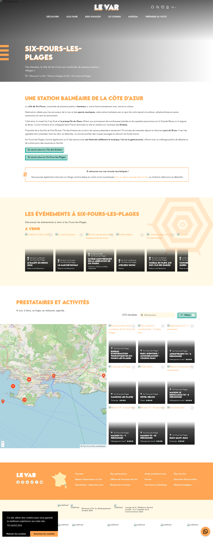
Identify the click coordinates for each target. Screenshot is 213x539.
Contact (79, 474)
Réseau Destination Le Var (88, 479)
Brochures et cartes (120, 485)
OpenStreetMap (89, 446)
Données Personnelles (185, 479)
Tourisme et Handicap (156, 485)
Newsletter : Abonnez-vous (89, 485)
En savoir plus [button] (14, 525)
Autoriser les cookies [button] (44, 534)
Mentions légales (182, 485)
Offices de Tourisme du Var (124, 479)
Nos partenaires (118, 474)
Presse (148, 479)
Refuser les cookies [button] (16, 534)
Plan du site (180, 474)
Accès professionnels (155, 474)
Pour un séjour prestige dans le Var (131, 177)
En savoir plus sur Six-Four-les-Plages (47, 157)
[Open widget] (205, 531)
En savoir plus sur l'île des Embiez (45, 149)
